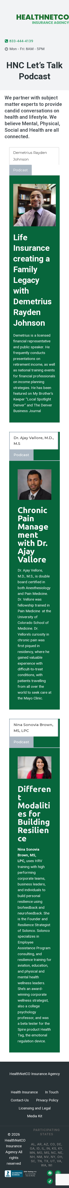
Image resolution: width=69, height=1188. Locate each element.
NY (53, 1157)
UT (52, 1161)
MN (32, 1152)
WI (50, 1165)
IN (48, 1148)
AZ (46, 1144)
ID (38, 1148)
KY (60, 1148)
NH (32, 1157)
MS (46, 1152)
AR (39, 1144)
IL (43, 1148)
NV (46, 1157)
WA (43, 1165)
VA (59, 1161)
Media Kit (34, 1116)
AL (33, 1144)
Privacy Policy (47, 1100)
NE (60, 1152)
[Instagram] (58, 1173)
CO (52, 1144)
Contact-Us (20, 1100)
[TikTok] (50, 1181)
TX (46, 1161)
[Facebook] (50, 1173)
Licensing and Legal (35, 1108)
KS (54, 1148)
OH (59, 1157)
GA (32, 1148)
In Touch (51, 1092)
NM (39, 1157)
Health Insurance (24, 1092)
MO (39, 1152)
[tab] (34, 156)
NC (53, 1152)
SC (33, 1161)
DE (59, 1144)
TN (39, 1161)
